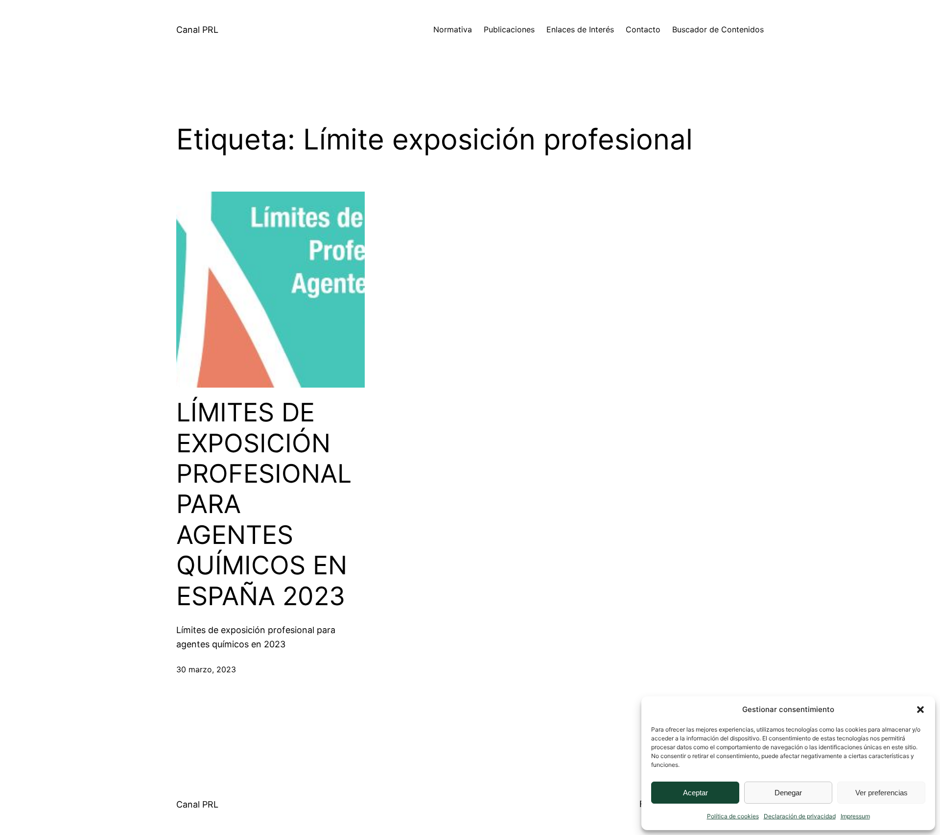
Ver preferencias (881, 792)
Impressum (855, 816)
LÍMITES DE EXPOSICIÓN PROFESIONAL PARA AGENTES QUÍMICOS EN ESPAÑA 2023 (264, 504)
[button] (920, 709)
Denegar (788, 792)
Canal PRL (197, 30)
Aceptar (695, 792)
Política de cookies (733, 816)
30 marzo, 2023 (206, 669)
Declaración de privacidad (800, 816)
